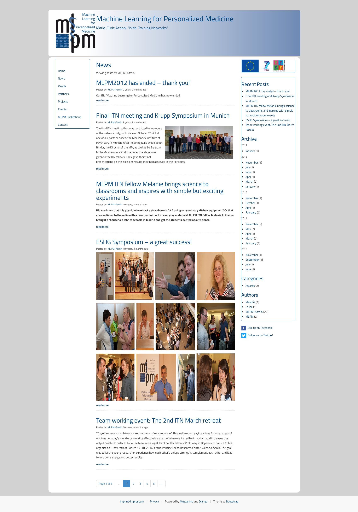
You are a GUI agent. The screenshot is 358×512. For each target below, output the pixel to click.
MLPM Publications (69, 117)
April (248, 177)
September (252, 259)
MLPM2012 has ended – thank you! (143, 82)
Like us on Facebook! (259, 327)
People (62, 86)
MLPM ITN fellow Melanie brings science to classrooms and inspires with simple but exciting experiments (159, 190)
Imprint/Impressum (132, 501)
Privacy (154, 501)
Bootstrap (232, 501)
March (249, 181)
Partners (63, 94)
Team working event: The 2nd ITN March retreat (158, 420)
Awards (250, 285)
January (250, 151)
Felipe (249, 307)
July (248, 167)
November (252, 162)
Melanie (250, 302)
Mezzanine (186, 501)
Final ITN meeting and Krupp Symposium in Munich (163, 115)
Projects (63, 101)
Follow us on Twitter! (260, 335)
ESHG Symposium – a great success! (144, 242)
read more (102, 100)
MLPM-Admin (115, 90)
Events (62, 109)
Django (203, 501)
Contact (63, 124)
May (248, 229)
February (251, 212)
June (248, 172)
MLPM (250, 316)
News (61, 78)
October (250, 203)
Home (61, 71)
